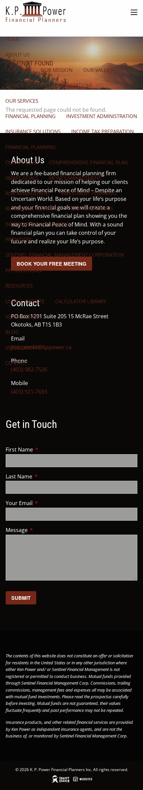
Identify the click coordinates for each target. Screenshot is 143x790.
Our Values (98, 69)
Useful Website (25, 301)
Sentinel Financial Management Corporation (64, 254)
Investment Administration (101, 116)
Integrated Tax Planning (37, 224)
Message (43, 530)
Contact (16, 362)
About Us (17, 54)
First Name (46, 449)
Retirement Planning (32, 208)
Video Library (22, 316)
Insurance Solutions (33, 131)
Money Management (75, 178)
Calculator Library (80, 301)
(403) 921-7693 (29, 391)
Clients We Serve (26, 85)
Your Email (46, 503)
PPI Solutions (23, 270)
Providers (18, 239)
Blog (12, 332)
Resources (19, 285)
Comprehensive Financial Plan (88, 162)
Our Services (21, 100)
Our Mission (56, 69)
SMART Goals (21, 178)
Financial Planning (30, 116)
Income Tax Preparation (102, 131)
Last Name (46, 476)
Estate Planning (92, 208)
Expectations (76, 85)
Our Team (17, 69)
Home (12, 39)
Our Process (21, 162)
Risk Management (27, 193)
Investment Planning (88, 193)
